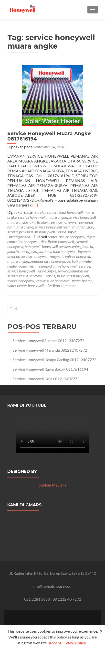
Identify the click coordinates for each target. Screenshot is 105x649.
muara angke (17, 261)
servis (50, 275)
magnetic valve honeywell (70, 256)
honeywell (33, 246)
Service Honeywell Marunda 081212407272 (50, 350)
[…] (35, 205)
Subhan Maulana (52, 485)
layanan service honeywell (27, 256)
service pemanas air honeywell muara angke (41, 231)
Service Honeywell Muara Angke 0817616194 (49, 136)
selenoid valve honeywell (58, 266)
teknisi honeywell (20, 280)
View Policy (75, 642)
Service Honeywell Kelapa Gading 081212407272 (54, 359)
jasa (33, 251)
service (84, 266)
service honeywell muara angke (42, 217)
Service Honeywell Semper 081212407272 (48, 340)
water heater (82, 280)
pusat (23, 266)
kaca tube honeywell (60, 251)
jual (40, 251)
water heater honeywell (25, 285)
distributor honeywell (57, 241)
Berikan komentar (61, 285)
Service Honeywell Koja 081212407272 (46, 378)
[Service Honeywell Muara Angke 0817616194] (52, 94)
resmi (33, 266)
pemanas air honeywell (47, 261)
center (52, 236)
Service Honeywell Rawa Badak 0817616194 (50, 369)
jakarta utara (17, 251)
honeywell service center (61, 246)
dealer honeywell (72, 236)
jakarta (87, 246)
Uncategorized (18, 236)
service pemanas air (73, 271)
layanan (84, 251)
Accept (55, 642)
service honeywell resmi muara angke (63, 227)
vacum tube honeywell (53, 280)
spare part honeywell (72, 275)
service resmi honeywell (25, 275)
